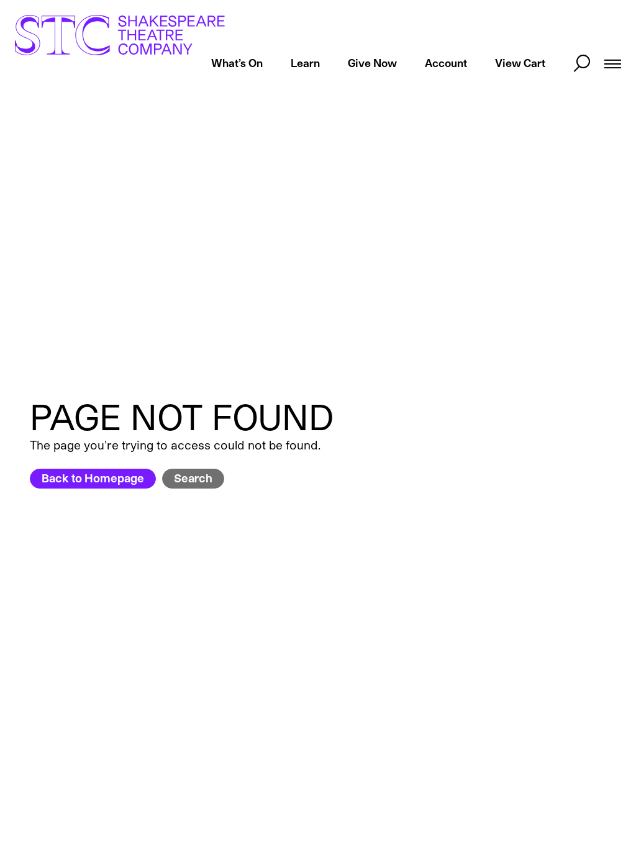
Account (446, 62)
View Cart (520, 62)
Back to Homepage (93, 478)
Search (193, 478)
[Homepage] (120, 35)
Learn (305, 62)
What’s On (237, 62)
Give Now (372, 62)
